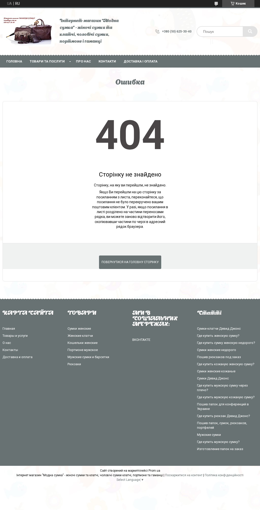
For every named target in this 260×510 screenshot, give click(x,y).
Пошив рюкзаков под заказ (219, 357)
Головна (14, 61)
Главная (9, 328)
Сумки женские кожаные (216, 371)
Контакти (107, 61)
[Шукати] (250, 31)
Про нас (83, 61)
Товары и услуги (15, 336)
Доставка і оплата (140, 61)
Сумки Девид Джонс (213, 378)
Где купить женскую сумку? (218, 336)
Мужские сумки (209, 435)
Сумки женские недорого (216, 350)
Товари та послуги (47, 61)
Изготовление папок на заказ (220, 449)
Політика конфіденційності (224, 475)
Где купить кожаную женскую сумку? (225, 364)
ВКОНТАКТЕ (141, 340)
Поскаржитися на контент (183, 475)
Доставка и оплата (17, 357)
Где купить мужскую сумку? (218, 442)
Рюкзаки (74, 364)
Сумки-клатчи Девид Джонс (219, 328)
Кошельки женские (83, 343)
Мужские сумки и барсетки (88, 357)
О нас (7, 343)
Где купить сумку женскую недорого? (226, 343)
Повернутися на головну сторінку (130, 262)
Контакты (10, 350)
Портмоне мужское (83, 350)
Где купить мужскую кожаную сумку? (226, 397)
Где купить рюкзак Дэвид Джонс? (223, 416)
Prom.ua (154, 470)
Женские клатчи (80, 336)
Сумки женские (79, 328)
